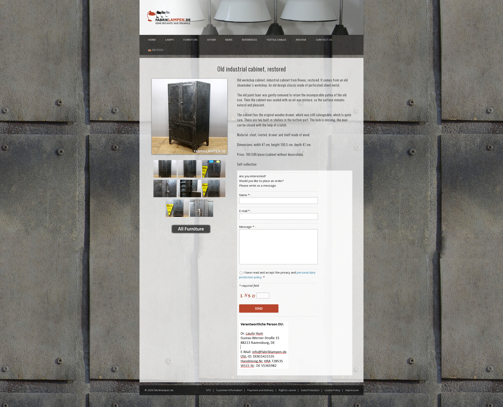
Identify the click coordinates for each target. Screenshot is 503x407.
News (228, 39)
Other (211, 39)
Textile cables (276, 39)
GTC (208, 390)
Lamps (169, 39)
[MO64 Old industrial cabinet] (189, 116)
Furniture (190, 39)
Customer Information (229, 390)
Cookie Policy (332, 390)
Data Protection (310, 390)
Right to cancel (287, 390)
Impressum (352, 390)
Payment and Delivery (260, 390)
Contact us (324, 39)
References (249, 39)
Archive (301, 39)
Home (152, 39)
